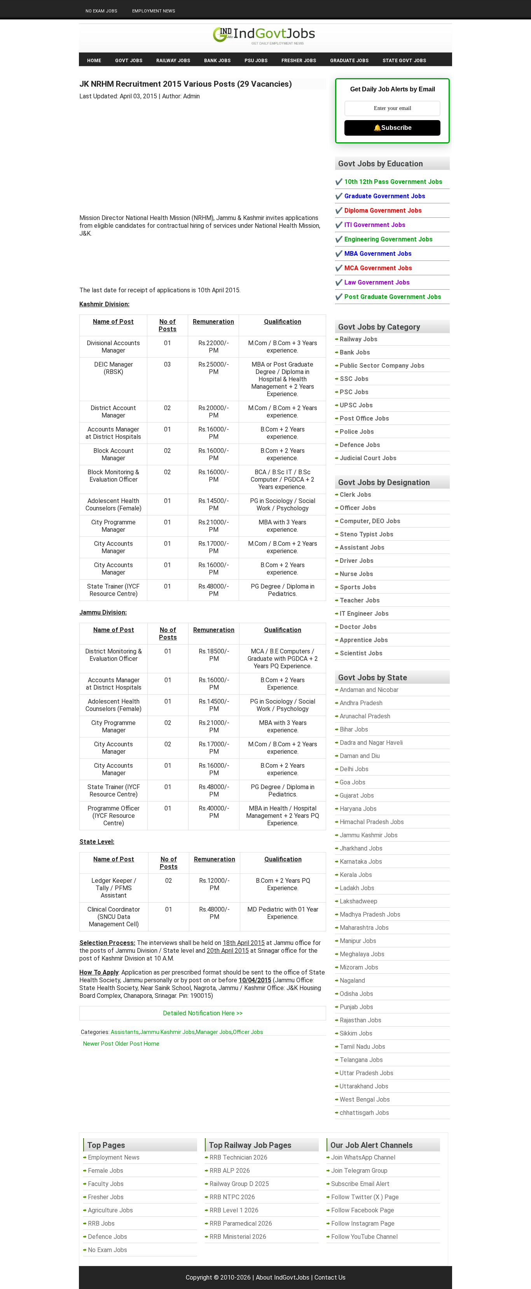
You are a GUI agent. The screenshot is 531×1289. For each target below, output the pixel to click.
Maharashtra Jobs (364, 927)
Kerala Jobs (356, 875)
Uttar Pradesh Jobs (366, 1073)
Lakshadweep (358, 901)
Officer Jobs (248, 1032)
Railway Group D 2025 (239, 1184)
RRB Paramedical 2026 (241, 1223)
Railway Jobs (173, 60)
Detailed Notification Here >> (203, 1013)
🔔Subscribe (393, 127)
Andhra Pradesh (361, 703)
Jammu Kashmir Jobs (167, 1032)
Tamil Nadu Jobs (362, 1046)
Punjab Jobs (356, 1007)
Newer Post (98, 1043)
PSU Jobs (256, 60)
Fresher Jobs (298, 60)
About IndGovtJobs (282, 1277)
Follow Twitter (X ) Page (365, 1197)
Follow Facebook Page (362, 1210)
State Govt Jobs (404, 60)
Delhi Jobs (354, 769)
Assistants (125, 1032)
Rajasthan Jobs (360, 1020)
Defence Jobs (107, 1236)
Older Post (128, 1043)
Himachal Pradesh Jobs (372, 822)
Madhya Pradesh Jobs (370, 914)
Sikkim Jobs (356, 1033)
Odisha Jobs (356, 993)
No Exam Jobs (101, 11)
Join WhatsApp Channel (363, 1157)
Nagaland (352, 980)
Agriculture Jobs (110, 1210)
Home (94, 60)
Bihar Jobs (354, 729)
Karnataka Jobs (361, 861)
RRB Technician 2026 (238, 1157)
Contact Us (330, 1277)
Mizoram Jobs (359, 967)
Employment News (153, 11)
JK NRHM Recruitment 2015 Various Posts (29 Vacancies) (185, 84)
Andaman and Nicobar (369, 689)
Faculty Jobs (106, 1184)
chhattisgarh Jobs (364, 1112)
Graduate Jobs (349, 60)
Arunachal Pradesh (365, 716)
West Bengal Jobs (365, 1099)
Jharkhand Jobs (361, 848)
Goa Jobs (352, 782)
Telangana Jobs (361, 1060)
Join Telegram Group (359, 1170)
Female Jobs (105, 1170)
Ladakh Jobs (357, 888)
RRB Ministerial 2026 (238, 1236)
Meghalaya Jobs (362, 954)
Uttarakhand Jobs (364, 1086)
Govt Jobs (128, 60)
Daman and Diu (360, 756)
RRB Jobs (101, 1223)
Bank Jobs (217, 60)
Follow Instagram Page (363, 1223)
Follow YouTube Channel (364, 1236)
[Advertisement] (203, 152)
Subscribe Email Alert (360, 1184)
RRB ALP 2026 (230, 1170)
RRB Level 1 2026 (234, 1210)
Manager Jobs (214, 1032)
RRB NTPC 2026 (232, 1197)
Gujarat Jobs (357, 795)
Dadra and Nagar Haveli (371, 742)
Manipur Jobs (358, 941)
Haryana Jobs (358, 808)
